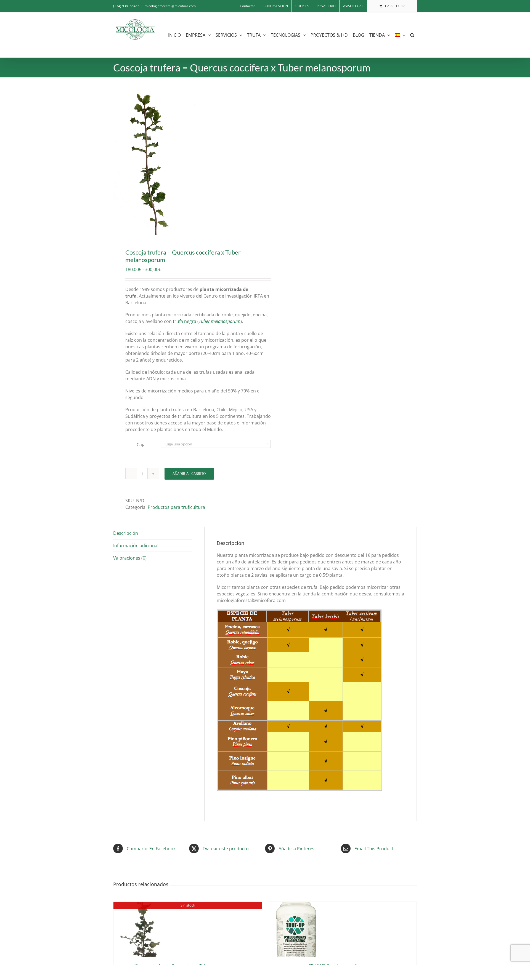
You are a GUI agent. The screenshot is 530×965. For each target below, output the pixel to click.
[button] (412, 34)
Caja (141, 445)
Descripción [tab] (125, 533)
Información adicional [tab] (135, 545)
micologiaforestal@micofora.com (170, 6)
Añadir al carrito (189, 473)
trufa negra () (207, 321)
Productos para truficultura (176, 507)
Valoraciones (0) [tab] (130, 558)
